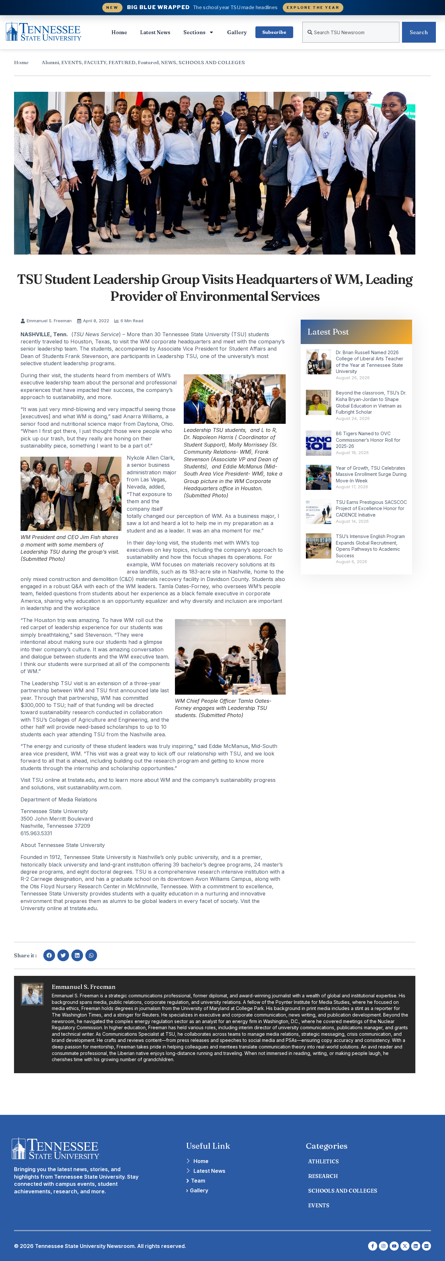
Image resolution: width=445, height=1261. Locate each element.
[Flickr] (426, 1246)
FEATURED (122, 62)
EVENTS (71, 62)
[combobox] (350, 32)
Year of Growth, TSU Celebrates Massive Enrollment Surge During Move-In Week (371, 474)
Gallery (237, 32)
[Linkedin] (415, 1246)
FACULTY (95, 62)
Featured (148, 62)
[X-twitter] (404, 1246)
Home (119, 32)
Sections (194, 32)
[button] (49, 955)
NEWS (168, 62)
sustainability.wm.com (94, 787)
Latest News (155, 32)
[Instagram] (383, 1246)
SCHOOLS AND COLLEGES (212, 62)
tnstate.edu (81, 780)
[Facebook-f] (372, 1246)
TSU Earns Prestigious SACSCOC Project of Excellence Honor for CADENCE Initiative (371, 508)
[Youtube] (394, 1246)
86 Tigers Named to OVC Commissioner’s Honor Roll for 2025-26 (368, 440)
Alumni (50, 62)
